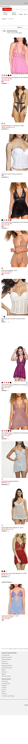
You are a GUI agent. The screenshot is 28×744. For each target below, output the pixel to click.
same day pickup (12, 31)
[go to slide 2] (20, 121)
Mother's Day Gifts (13, 648)
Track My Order (6, 655)
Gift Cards (4, 672)
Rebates (4, 674)
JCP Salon (4, 687)
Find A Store (5, 681)
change (20, 32)
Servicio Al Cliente (6, 676)
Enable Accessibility (5, 6)
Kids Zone (4, 694)
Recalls (3, 670)
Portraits (4, 689)
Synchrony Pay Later (7, 667)
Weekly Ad (4, 685)
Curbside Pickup (6, 683)
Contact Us (4, 661)
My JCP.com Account (7, 657)
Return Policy (5, 663)
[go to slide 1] (19, 121)
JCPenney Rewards (6, 659)
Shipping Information (7, 665)
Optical (3, 691)
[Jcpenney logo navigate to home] (7, 9)
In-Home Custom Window (8, 696)
